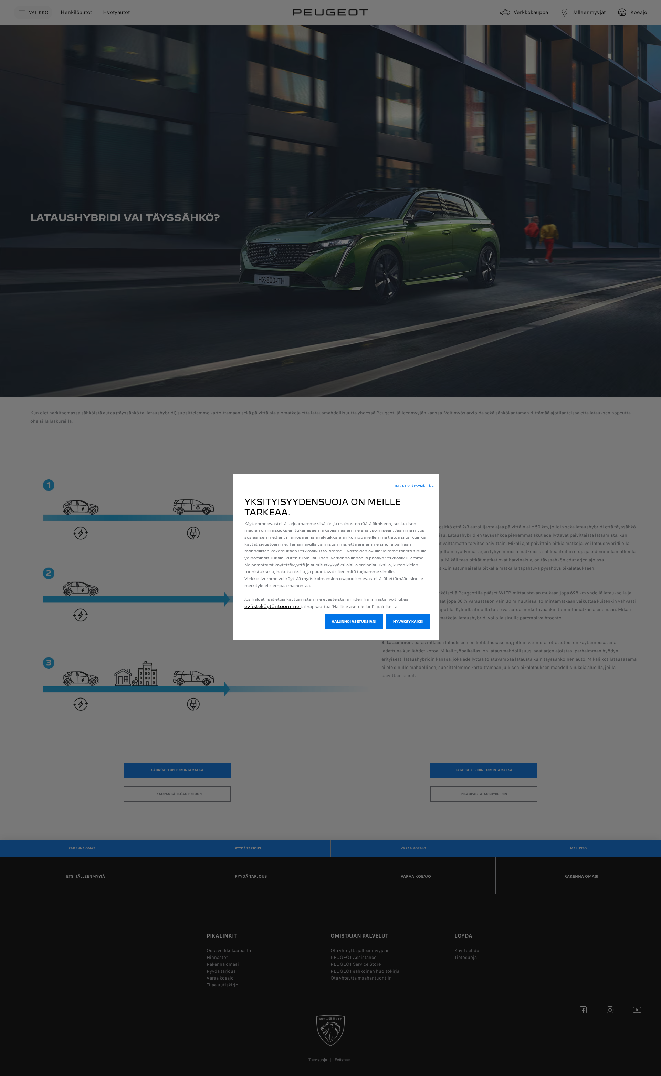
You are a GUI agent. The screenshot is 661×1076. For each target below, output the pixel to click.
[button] (414, 486)
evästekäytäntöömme (272, 606)
